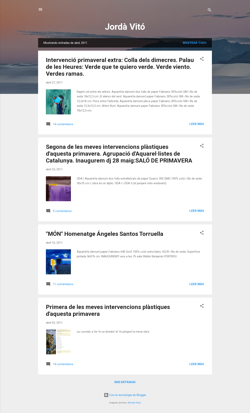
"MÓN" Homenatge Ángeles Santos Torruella (104, 233)
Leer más (196, 124)
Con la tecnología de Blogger (127, 395)
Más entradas (125, 382)
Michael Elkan (134, 402)
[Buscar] (209, 11)
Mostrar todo (194, 43)
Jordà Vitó (125, 27)
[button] (201, 60)
